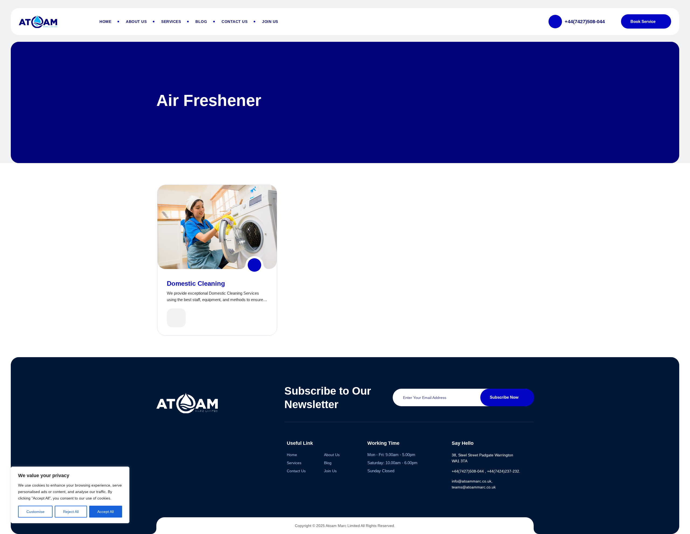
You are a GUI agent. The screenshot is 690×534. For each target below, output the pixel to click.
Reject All (71, 511)
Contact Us (234, 21)
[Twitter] (180, 442)
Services (171, 21)
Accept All (105, 511)
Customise (35, 511)
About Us (136, 21)
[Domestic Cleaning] (254, 265)
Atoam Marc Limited (343, 525)
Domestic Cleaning (196, 283)
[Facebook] (159, 442)
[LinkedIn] (201, 442)
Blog (201, 21)
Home (105, 21)
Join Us (270, 21)
